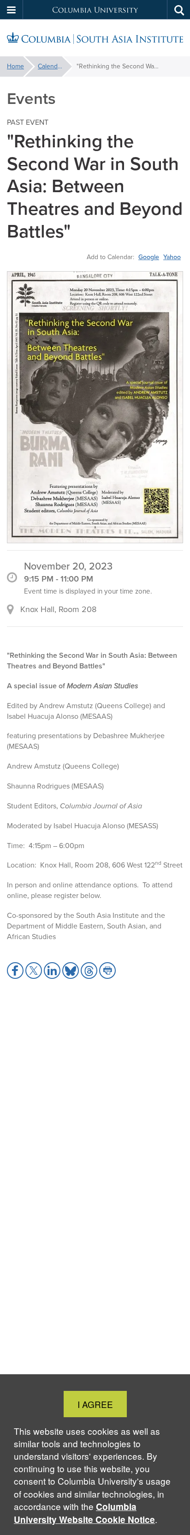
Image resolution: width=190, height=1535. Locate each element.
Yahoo (172, 256)
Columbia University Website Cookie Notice (84, 1513)
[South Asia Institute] (95, 38)
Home (15, 66)
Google (148, 256)
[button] (11, 9)
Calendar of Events (55, 66)
